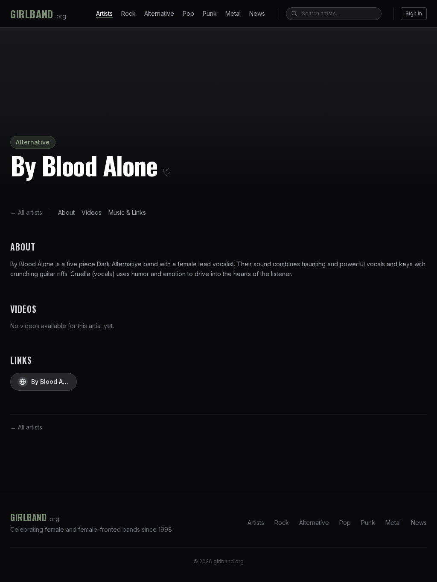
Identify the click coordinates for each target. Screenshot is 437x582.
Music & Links (127, 212)
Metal (233, 13)
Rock (128, 13)
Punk (210, 13)
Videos (92, 212)
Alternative (159, 13)
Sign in (413, 13)
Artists (104, 13)
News (257, 13)
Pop (188, 13)
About (66, 212)
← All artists (26, 212)
